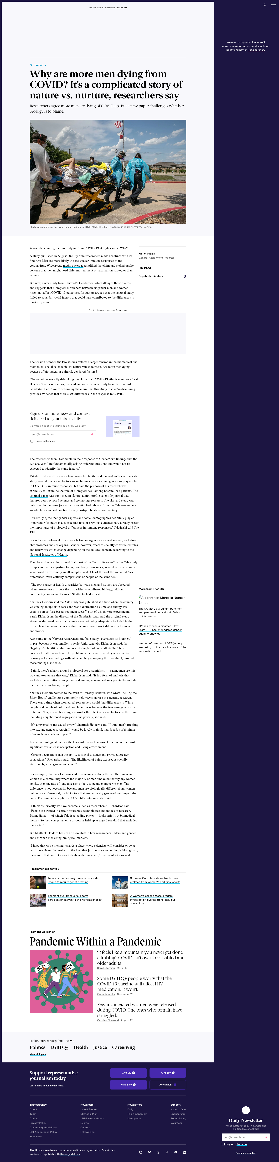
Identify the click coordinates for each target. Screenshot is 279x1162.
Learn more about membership (46, 1085)
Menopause (134, 1118)
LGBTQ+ (59, 1047)
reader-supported (56, 1150)
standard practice (57, 510)
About (33, 1109)
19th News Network (92, 1118)
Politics (37, 1047)
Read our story (256, 49)
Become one (121, 8)
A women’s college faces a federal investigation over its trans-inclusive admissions (153, 899)
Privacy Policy (38, 1122)
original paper (39, 495)
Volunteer (176, 1122)
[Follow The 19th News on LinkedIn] (184, 1152)
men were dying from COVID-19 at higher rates (87, 248)
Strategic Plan (88, 1113)
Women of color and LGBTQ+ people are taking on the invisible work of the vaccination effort (162, 647)
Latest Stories (88, 1109)
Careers (85, 1127)
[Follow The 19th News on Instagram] (141, 1152)
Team (33, 1113)
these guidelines (70, 1154)
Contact (34, 1118)
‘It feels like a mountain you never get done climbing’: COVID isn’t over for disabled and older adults (141, 958)
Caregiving (123, 1047)
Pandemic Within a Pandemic (95, 942)
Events (84, 1122)
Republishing (178, 1118)
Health (81, 1047)
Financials (36, 1136)
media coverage (73, 265)
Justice (100, 1047)
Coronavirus (38, 65)
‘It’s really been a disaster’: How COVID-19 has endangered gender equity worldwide (160, 629)
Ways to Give (178, 1109)
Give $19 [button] (126, 1072)
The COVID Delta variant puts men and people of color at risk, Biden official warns (160, 612)
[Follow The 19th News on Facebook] (167, 1152)
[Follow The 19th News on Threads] (158, 1152)
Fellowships (87, 1131)
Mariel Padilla (147, 253)
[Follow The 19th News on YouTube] (176, 1152)
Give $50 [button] (166, 1072)
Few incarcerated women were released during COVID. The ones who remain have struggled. (139, 1010)
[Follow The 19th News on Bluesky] (149, 1152)
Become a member (246, 1153)
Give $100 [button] (126, 1084)
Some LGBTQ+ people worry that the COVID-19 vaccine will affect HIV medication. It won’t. (134, 984)
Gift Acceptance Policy (43, 1131)
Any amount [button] (165, 1084)
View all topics (38, 1054)
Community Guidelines (43, 1127)
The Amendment (137, 1113)
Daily (130, 1109)
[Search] (265, 5)
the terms (242, 1144)
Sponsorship (178, 1113)
